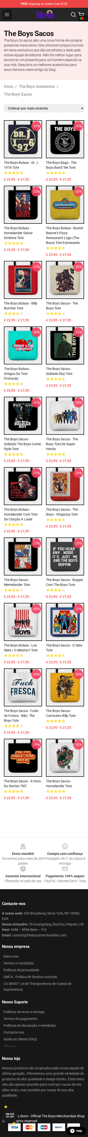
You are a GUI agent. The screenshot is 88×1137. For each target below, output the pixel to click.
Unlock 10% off (10, 1115)
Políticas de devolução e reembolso (29, 1025)
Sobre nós (11, 956)
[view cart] (81, 15)
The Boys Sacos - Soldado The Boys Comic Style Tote (22, 444)
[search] (73, 15)
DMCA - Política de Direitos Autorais (30, 977)
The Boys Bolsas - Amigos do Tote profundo (17, 373)
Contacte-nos (13, 1032)
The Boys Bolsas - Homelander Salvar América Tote (18, 233)
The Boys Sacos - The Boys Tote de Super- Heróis (62, 444)
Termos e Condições (18, 963)
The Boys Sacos (18, 94)
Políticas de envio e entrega (23, 1012)
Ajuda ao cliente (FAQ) (20, 1039)
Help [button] (79, 1131)
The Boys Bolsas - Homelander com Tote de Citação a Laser (21, 514)
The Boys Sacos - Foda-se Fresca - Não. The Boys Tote (21, 715)
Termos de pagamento (20, 1019)
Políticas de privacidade (21, 970)
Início (8, 86)
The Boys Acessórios (37, 86)
